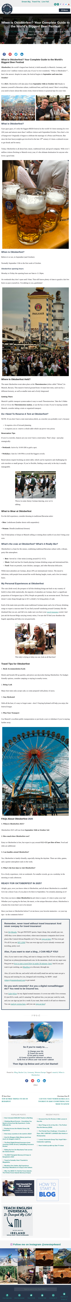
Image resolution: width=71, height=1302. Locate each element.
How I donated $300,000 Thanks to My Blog (18, 1118)
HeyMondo (12, 932)
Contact (53, 1298)
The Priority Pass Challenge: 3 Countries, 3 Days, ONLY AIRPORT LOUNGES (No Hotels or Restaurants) (52, 1133)
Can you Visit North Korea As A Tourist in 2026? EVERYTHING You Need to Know (53, 1101)
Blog (25, 32)
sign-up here (46, 939)
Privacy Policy (64, 1298)
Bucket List (22, 1072)
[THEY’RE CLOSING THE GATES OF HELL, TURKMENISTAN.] (62, 1275)
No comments (49, 38)
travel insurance (53, 612)
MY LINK (21, 942)
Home (4, 32)
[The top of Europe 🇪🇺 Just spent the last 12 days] (9, 1257)
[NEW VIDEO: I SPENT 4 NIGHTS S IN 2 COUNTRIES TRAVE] (27, 1257)
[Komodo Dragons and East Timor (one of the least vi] (9, 1275)
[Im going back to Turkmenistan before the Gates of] (44, 1257)
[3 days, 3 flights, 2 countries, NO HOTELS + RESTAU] (27, 1275)
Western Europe (40, 1072)
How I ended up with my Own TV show (51, 1145)
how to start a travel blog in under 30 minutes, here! (33, 964)
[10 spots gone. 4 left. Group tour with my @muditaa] (62, 1257)
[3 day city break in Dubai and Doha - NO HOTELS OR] (44, 1275)
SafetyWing (12, 994)
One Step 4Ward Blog (14, 32)
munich (55, 1072)
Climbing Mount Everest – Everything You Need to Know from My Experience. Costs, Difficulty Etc (17, 1123)
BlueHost (26, 967)
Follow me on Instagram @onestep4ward (36, 1244)
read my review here (18, 1004)
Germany (30, 1072)
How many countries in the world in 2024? (18, 1134)
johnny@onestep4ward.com (14, 980)
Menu (65, 10)
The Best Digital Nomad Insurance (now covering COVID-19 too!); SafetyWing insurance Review (18, 1144)
